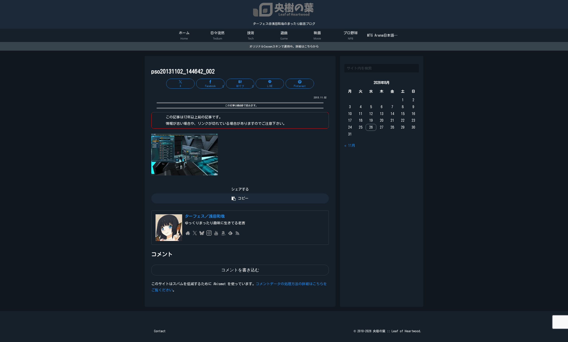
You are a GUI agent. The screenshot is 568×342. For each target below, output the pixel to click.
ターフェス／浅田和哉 (205, 216)
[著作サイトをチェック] (188, 233)
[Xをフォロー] (195, 233)
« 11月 (349, 145)
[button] (240, 198)
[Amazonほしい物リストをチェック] (223, 233)
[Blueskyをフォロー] (202, 233)
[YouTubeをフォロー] (216, 233)
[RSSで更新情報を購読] (237, 233)
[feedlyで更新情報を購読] (230, 233)
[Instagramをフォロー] (209, 233)
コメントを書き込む (240, 270)
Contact (160, 331)
